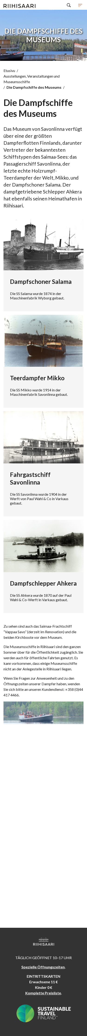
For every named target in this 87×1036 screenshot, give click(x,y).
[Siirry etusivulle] (19, 5)
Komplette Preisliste (43, 993)
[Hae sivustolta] (68, 5)
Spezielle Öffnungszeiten (43, 967)
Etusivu (9, 70)
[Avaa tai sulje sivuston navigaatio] (80, 5)
